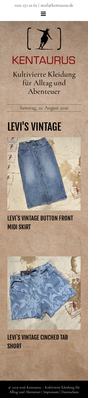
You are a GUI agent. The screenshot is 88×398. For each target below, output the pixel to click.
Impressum (51, 392)
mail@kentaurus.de (57, 5)
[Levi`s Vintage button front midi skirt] (44, 173)
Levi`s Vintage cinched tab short (44, 289)
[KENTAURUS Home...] (44, 30)
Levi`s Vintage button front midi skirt (44, 167)
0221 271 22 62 (26, 5)
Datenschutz (70, 392)
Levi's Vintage (34, 127)
